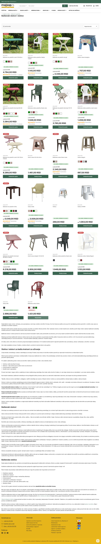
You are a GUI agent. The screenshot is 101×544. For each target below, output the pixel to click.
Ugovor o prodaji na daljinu (58, 528)
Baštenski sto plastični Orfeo (10, 206)
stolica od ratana (45, 496)
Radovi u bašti (24, 10)
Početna (3, 10)
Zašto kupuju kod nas (31, 522)
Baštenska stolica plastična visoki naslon (87, 108)
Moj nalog (28, 530)
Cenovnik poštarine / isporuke (34, 524)
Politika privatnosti (56, 530)
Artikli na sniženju (74, 10)
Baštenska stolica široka (33, 303)
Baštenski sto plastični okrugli (60, 57)
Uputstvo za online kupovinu (33, 521)
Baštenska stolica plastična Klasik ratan (37, 108)
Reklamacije (54, 522)
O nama (54, 10)
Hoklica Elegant (81, 157)
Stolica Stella (31, 206)
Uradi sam (45, 10)
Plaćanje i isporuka (56, 532)
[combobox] (48, 5)
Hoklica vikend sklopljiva (83, 57)
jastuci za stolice (89, 504)
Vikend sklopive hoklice (7, 499)
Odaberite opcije (13, 77)
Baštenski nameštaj (15, 14)
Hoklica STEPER (81, 206)
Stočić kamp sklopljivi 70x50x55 (36, 256)
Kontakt (28, 528)
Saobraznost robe (56, 524)
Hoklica (54, 206)
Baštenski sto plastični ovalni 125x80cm (12, 57)
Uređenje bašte (12, 10)
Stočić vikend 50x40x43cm (35, 157)
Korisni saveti (62, 10)
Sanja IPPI (30, 55)
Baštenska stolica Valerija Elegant (86, 256)
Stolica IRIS (5, 303)
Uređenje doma (35, 10)
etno (39, 496)
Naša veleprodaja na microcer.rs (8, 1)
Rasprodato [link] (38, 317)
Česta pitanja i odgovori (32, 526)
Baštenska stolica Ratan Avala (60, 157)
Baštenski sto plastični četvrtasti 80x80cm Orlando (11, 256)
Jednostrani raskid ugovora (58, 526)
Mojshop (5, 55)
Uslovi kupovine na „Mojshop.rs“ (59, 521)
